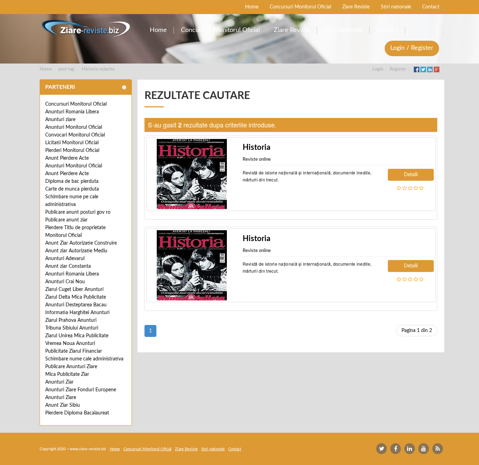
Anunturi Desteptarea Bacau (76, 305)
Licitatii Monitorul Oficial (72, 142)
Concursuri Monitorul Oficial (76, 104)
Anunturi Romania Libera (72, 111)
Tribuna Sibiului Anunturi (71, 328)
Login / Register (411, 48)
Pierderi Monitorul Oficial (72, 150)
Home (46, 69)
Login (377, 69)
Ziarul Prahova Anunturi (70, 320)
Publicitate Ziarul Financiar (73, 351)
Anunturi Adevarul (65, 258)
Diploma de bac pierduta (72, 181)
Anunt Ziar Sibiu (62, 405)
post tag (66, 69)
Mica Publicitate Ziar (67, 374)
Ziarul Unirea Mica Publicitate (76, 335)
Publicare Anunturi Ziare (71, 366)
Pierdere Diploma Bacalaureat (77, 413)
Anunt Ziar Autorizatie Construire (81, 243)
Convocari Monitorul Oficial (75, 135)
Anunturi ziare (60, 119)
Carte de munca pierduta (72, 189)
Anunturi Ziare (60, 397)
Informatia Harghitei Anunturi (77, 312)
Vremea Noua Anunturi (70, 343)
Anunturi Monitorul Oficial (73, 127)
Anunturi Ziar (59, 382)
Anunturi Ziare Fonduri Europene (80, 389)
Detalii (411, 174)
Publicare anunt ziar (66, 220)
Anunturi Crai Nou (65, 281)
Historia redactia (98, 69)
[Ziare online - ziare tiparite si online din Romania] (86, 28)
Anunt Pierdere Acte (67, 158)
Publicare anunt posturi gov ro (77, 212)
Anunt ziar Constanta (68, 266)
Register (398, 69)
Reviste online (257, 159)
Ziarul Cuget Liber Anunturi (74, 289)
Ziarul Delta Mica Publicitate (75, 297)
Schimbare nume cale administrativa (84, 359)
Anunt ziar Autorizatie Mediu (76, 250)
